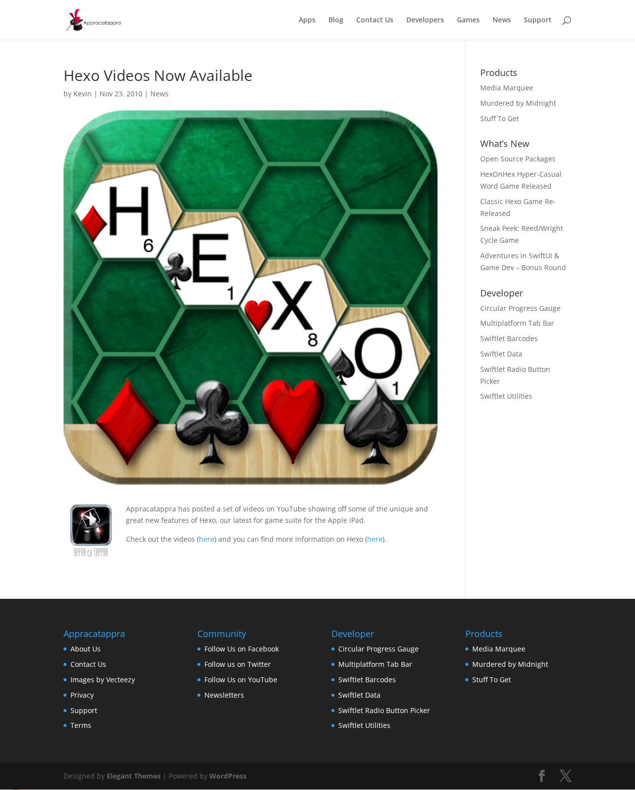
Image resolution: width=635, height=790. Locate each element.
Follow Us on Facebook (241, 648)
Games (468, 20)
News (502, 20)
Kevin (82, 93)
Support (538, 20)
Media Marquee (506, 87)
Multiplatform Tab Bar (517, 323)
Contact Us (374, 20)
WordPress (228, 776)
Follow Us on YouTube (240, 679)
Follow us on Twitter (237, 664)
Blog (335, 20)
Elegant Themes (134, 776)
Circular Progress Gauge (520, 308)
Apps (307, 20)
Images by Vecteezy (102, 679)
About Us (85, 648)
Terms (80, 725)
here (206, 539)
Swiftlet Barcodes (509, 338)
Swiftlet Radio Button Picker (384, 710)
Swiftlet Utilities (506, 396)
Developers (425, 20)
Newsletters (224, 695)
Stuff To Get (499, 118)
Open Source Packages (518, 158)
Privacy (82, 695)
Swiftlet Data (501, 354)
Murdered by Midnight (518, 103)
